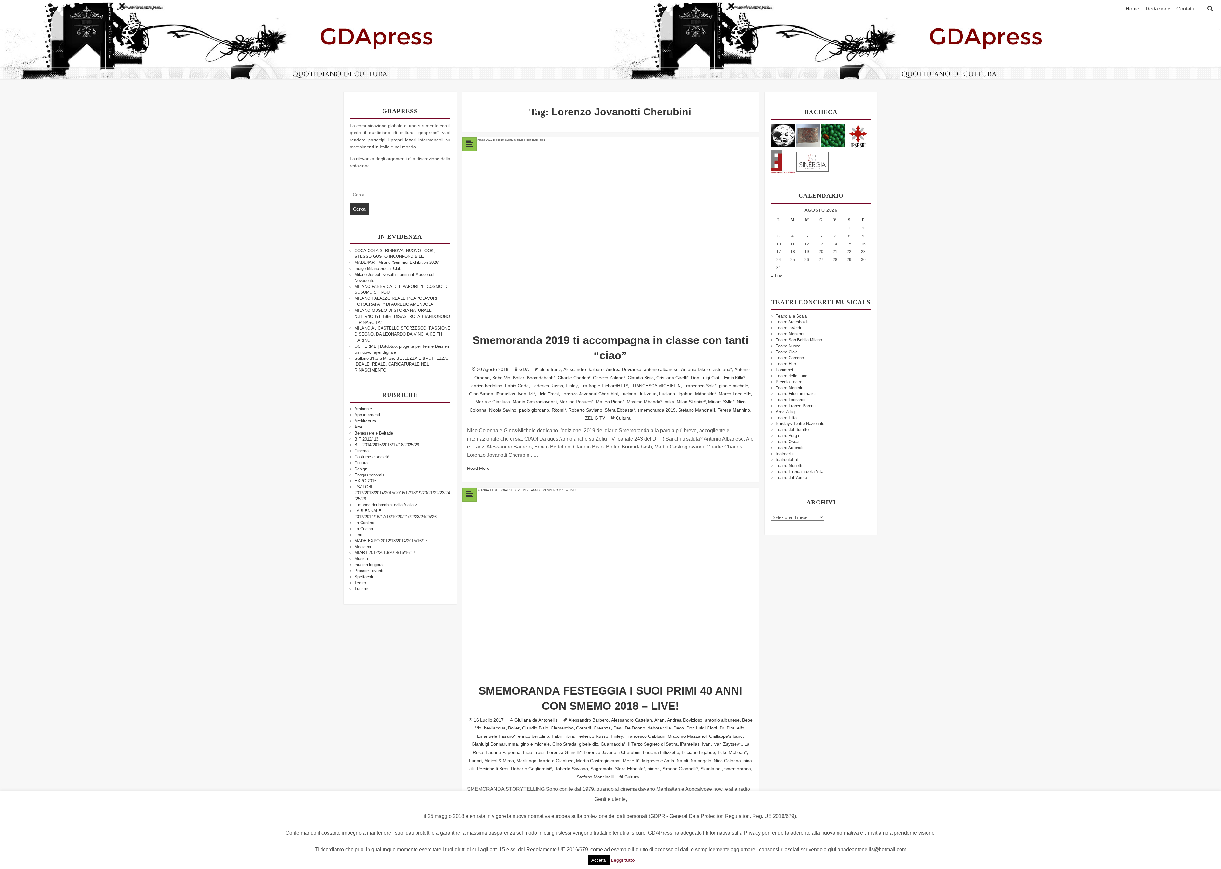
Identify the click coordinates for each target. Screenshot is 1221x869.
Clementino (562, 727)
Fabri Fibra (563, 736)
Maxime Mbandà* (644, 401)
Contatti (1185, 8)
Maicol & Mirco (499, 760)
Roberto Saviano (585, 410)
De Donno (635, 727)
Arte (358, 427)
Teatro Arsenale (790, 447)
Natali (682, 760)
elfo (740, 727)
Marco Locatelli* (735, 393)
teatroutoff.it (787, 459)
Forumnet (784, 369)
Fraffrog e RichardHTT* (604, 385)
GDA (524, 369)
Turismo (362, 588)
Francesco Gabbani (645, 736)
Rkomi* (559, 410)
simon (654, 768)
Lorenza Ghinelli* (564, 752)
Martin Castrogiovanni (535, 401)
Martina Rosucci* (576, 401)
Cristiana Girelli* (672, 377)
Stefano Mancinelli (696, 410)
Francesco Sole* (699, 385)
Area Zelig (785, 411)
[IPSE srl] (858, 135)
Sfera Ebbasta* (620, 410)
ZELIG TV (595, 418)
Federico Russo (547, 385)
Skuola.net (711, 768)
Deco (678, 727)
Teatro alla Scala (791, 316)
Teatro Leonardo (790, 399)
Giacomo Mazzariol (687, 736)
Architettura (365, 421)
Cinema (362, 450)
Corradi (583, 727)
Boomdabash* (541, 377)
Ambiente (363, 409)
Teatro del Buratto (792, 429)
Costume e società (372, 457)
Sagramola (601, 768)
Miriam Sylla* (721, 401)
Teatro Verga (787, 435)
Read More (478, 468)
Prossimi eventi (369, 570)
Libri (358, 534)
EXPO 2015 (365, 480)
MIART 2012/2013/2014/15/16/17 (385, 552)
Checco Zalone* (609, 377)
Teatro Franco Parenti (796, 405)
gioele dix (588, 744)
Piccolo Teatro (789, 382)
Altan (659, 719)
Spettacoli (364, 576)
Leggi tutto (623, 860)
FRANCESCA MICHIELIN (655, 385)
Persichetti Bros (492, 768)
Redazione (1158, 8)
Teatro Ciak (786, 352)
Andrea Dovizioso (623, 369)
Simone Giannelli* (680, 768)
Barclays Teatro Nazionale (800, 423)
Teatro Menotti (789, 465)
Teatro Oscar (788, 441)
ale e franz (550, 369)
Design (361, 469)
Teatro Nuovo (788, 346)
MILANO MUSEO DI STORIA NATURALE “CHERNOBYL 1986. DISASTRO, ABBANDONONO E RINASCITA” (402, 316)
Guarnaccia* (613, 744)
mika (669, 401)
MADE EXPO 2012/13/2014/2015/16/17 (391, 540)
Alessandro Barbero (583, 369)
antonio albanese (661, 369)
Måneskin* (705, 393)
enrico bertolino (486, 385)
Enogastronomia (369, 475)
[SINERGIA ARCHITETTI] (812, 160)
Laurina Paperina (503, 752)
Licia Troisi (548, 393)
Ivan (522, 393)
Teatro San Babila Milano (799, 340)
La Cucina (364, 528)
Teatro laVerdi (788, 327)
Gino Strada (481, 393)
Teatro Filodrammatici (796, 393)
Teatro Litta (786, 417)
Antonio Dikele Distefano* (706, 369)
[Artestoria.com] (808, 135)
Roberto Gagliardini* (531, 768)
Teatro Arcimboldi (792, 321)
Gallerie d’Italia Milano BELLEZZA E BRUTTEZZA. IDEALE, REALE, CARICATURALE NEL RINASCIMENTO (401, 364)
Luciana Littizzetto (638, 393)
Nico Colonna (727, 760)
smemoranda (737, 768)
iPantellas (505, 393)
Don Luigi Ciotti (706, 377)
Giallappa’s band (726, 736)
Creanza (602, 727)
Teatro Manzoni (790, 334)
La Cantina (364, 522)
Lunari (475, 760)
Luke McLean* (732, 752)
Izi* (532, 393)
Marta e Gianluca (492, 401)
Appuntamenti (367, 415)
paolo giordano (534, 410)
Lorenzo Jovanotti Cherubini (589, 393)
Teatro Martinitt (790, 388)
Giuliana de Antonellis (536, 719)
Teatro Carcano (790, 357)
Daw (617, 727)
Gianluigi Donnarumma (495, 744)
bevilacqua (495, 727)
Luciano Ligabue (676, 393)
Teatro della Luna (791, 375)
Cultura (361, 463)
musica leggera (369, 564)
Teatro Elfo (786, 363)
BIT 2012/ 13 (366, 439)
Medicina (363, 546)
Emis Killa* (734, 377)
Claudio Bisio (641, 377)
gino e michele (733, 385)
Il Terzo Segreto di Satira (653, 744)
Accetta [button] (598, 860)
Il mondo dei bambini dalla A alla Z (386, 505)
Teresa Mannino (734, 410)
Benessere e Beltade (374, 433)
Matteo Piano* (610, 401)
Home (1132, 8)
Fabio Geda (517, 385)
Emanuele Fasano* (496, 736)
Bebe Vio (501, 377)
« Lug (777, 275)
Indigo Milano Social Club (378, 268)
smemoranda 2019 (657, 410)
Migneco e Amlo (658, 760)
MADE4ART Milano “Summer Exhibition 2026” (397, 262)
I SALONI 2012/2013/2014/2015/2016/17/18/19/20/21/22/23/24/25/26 (402, 492)
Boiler (518, 377)
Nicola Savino (502, 410)
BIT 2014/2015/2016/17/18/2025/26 (387, 444)
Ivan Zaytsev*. (727, 744)
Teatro (360, 582)
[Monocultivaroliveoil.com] (833, 135)
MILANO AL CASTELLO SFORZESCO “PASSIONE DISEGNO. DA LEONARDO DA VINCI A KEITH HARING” (402, 334)
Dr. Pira (727, 727)
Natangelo (701, 760)
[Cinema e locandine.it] (783, 135)
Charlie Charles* (574, 377)
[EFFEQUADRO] (783, 160)
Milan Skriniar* (691, 401)
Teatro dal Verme (791, 477)
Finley (572, 385)
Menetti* (631, 760)
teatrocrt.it (785, 453)
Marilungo (526, 760)
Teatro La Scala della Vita (799, 471)
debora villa (659, 727)
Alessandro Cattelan (631, 719)
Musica (361, 558)
